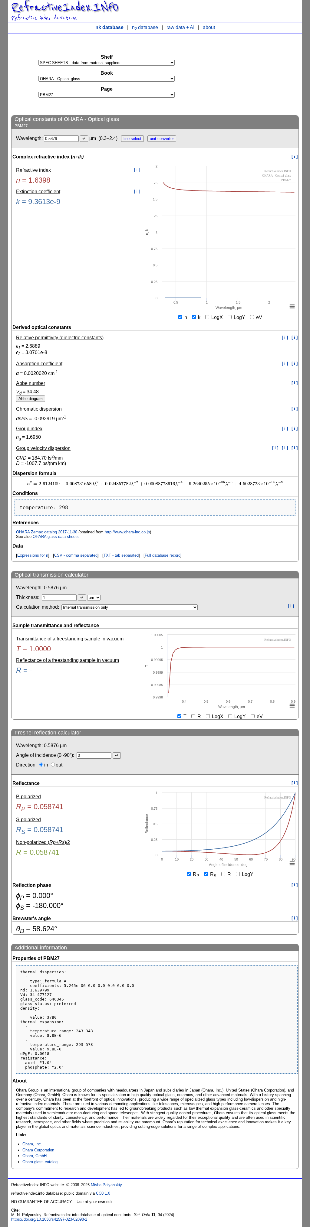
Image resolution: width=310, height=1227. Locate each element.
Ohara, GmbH (34, 1156)
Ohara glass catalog (40, 1162)
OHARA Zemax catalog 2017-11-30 (46, 532)
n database (145, 27)
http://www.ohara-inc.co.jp (127, 532)
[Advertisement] (253, 74)
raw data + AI (180, 27)
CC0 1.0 (103, 1193)
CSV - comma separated (75, 555)
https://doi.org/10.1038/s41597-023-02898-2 (49, 1219)
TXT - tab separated (121, 555)
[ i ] (295, 156)
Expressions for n (32, 555)
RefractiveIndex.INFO (64, 7)
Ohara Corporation (38, 1150)
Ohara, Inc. (32, 1144)
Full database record (162, 555)
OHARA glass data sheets (56, 536)
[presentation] (155, 484)
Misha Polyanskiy (106, 1185)
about (209, 27)
